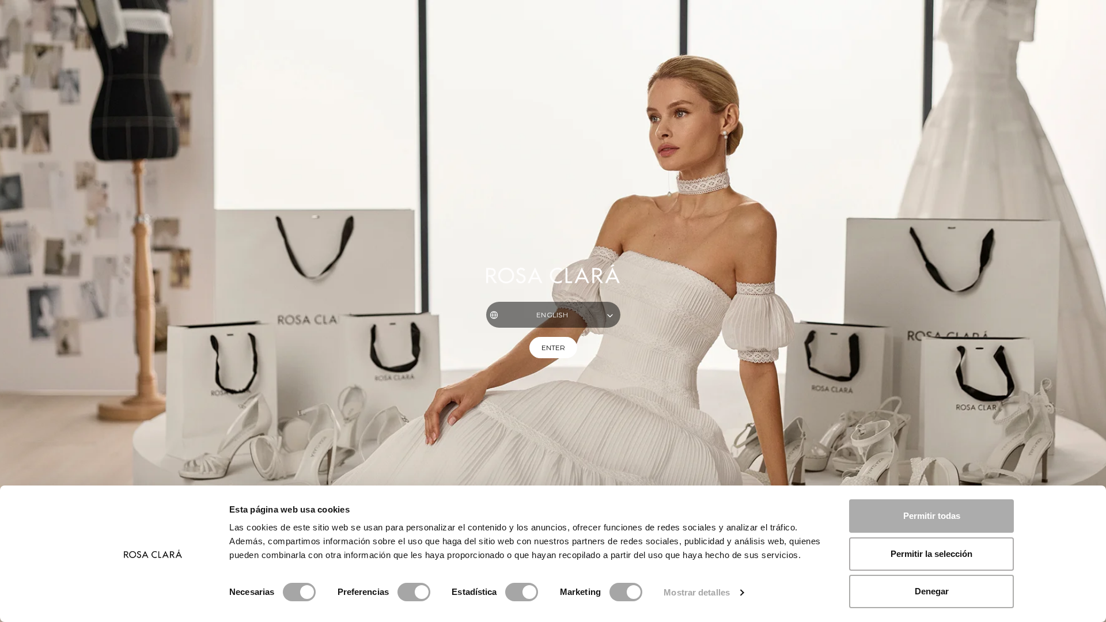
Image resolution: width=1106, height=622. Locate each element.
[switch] (413, 592)
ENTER (553, 347)
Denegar (932, 591)
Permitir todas (931, 516)
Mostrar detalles (697, 592)
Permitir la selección (931, 554)
